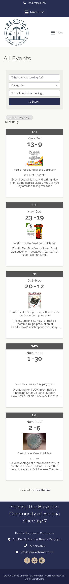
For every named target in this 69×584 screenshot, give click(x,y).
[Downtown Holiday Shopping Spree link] (34, 371)
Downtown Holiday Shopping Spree (34, 384)
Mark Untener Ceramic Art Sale (34, 453)
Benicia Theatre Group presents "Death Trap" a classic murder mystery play (34, 314)
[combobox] (34, 85)
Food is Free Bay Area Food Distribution (34, 169)
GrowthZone (42, 490)
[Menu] (34, 12)
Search (36, 101)
